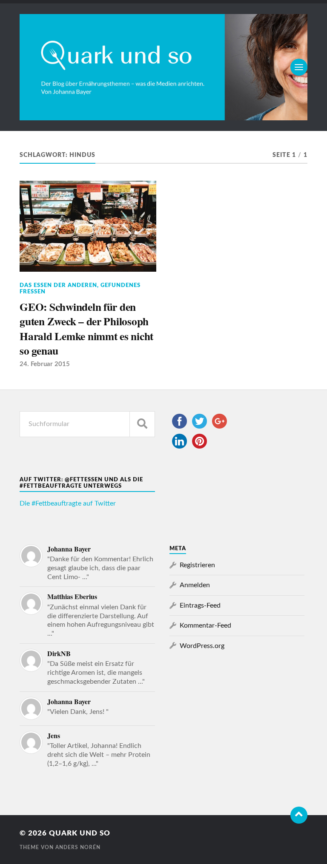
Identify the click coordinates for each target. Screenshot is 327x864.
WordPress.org (202, 645)
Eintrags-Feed (200, 605)
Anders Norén (77, 847)
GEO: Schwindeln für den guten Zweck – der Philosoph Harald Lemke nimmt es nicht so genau (86, 328)
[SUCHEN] (142, 424)
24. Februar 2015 (45, 364)
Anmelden (195, 585)
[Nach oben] (298, 815)
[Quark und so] (163, 67)
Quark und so (79, 833)
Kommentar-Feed (205, 625)
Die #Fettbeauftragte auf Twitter (68, 503)
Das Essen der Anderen (58, 285)
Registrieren (197, 565)
